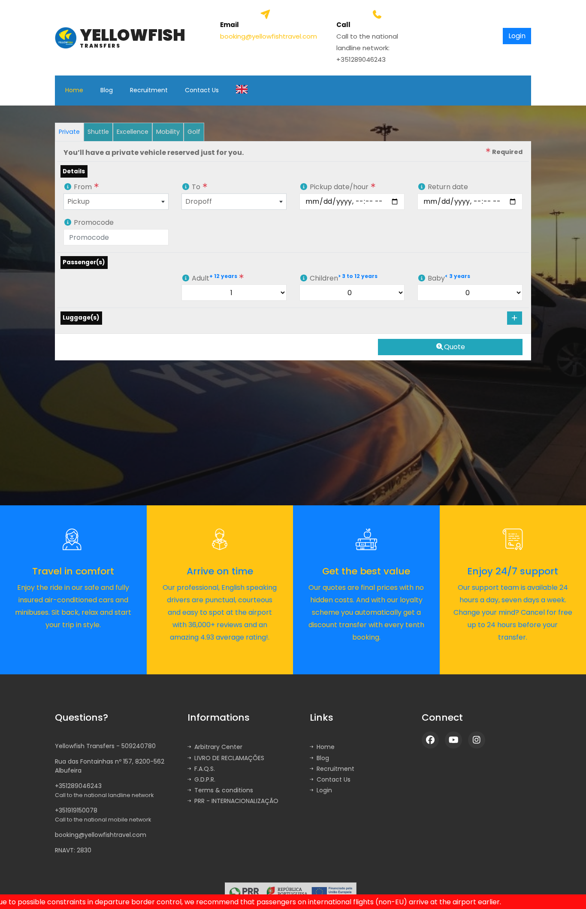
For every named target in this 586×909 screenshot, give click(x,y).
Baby (448, 277)
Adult (214, 277)
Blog (106, 90)
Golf (193, 131)
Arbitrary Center (218, 747)
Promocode (93, 222)
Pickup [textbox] (78, 201)
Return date (447, 187)
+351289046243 (104, 790)
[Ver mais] (225, 892)
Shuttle (98, 131)
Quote (454, 347)
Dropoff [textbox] (198, 201)
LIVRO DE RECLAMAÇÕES (229, 758)
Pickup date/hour (339, 187)
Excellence (132, 131)
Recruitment (149, 90)
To (196, 187)
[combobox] (116, 201)
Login (324, 790)
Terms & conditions (223, 790)
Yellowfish (132, 37)
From (83, 187)
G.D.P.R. (204, 779)
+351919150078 (103, 814)
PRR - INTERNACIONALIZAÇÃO (236, 801)
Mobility (168, 131)
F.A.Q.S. (204, 768)
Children (343, 277)
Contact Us (202, 90)
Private (69, 131)
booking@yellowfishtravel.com (268, 36)
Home (74, 90)
